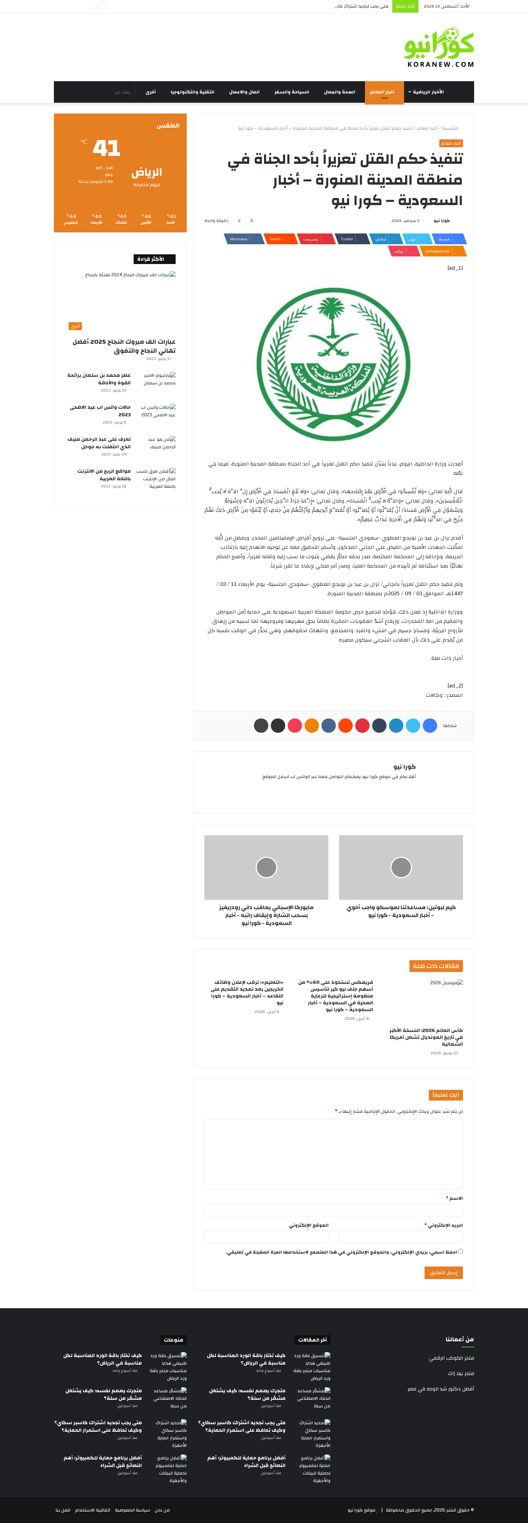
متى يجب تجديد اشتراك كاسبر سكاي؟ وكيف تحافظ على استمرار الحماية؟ (317, 6)
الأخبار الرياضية (429, 92)
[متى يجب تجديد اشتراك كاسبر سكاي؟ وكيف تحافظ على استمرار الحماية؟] (310, 1434)
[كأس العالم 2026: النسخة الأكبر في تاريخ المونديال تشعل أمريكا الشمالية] (423, 1001)
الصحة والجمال (340, 92)
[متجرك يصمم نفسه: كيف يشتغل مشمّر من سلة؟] (310, 1400)
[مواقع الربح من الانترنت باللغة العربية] (156, 481)
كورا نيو (442, 220)
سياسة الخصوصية (132, 1510)
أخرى (151, 92)
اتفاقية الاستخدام (92, 1510)
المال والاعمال (245, 92)
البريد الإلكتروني (443, 1225)
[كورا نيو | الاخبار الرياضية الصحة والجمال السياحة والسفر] (439, 47)
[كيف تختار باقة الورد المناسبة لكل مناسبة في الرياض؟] (310, 1367)
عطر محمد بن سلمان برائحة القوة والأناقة (99, 379)
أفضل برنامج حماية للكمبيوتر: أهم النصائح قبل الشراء (246, 1461)
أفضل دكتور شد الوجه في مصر (441, 1389)
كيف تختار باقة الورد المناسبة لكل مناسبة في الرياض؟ (246, 1359)
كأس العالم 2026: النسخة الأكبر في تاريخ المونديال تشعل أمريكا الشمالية (426, 1037)
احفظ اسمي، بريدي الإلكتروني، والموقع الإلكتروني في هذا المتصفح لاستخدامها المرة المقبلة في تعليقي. (341, 1252)
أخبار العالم (382, 92)
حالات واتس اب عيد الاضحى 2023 (100, 411)
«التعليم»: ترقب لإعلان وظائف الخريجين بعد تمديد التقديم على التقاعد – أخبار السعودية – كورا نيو (246, 993)
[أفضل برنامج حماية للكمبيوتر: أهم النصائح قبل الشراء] (310, 1469)
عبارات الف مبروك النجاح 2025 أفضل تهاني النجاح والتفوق (124, 346)
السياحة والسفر (292, 92)
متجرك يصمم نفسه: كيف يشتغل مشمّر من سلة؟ (247, 1394)
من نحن (162, 1510)
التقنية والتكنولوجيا (193, 92)
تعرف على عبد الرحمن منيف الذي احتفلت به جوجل (99, 443)
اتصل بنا (63, 1510)
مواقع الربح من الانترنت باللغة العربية (104, 475)
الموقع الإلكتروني (309, 1225)
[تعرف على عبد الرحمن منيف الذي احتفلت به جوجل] (156, 449)
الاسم (454, 1198)
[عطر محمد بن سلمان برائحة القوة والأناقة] (156, 385)
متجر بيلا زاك (461, 1373)
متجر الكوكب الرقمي (451, 1358)
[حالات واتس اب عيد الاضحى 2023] (156, 417)
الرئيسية (450, 128)
